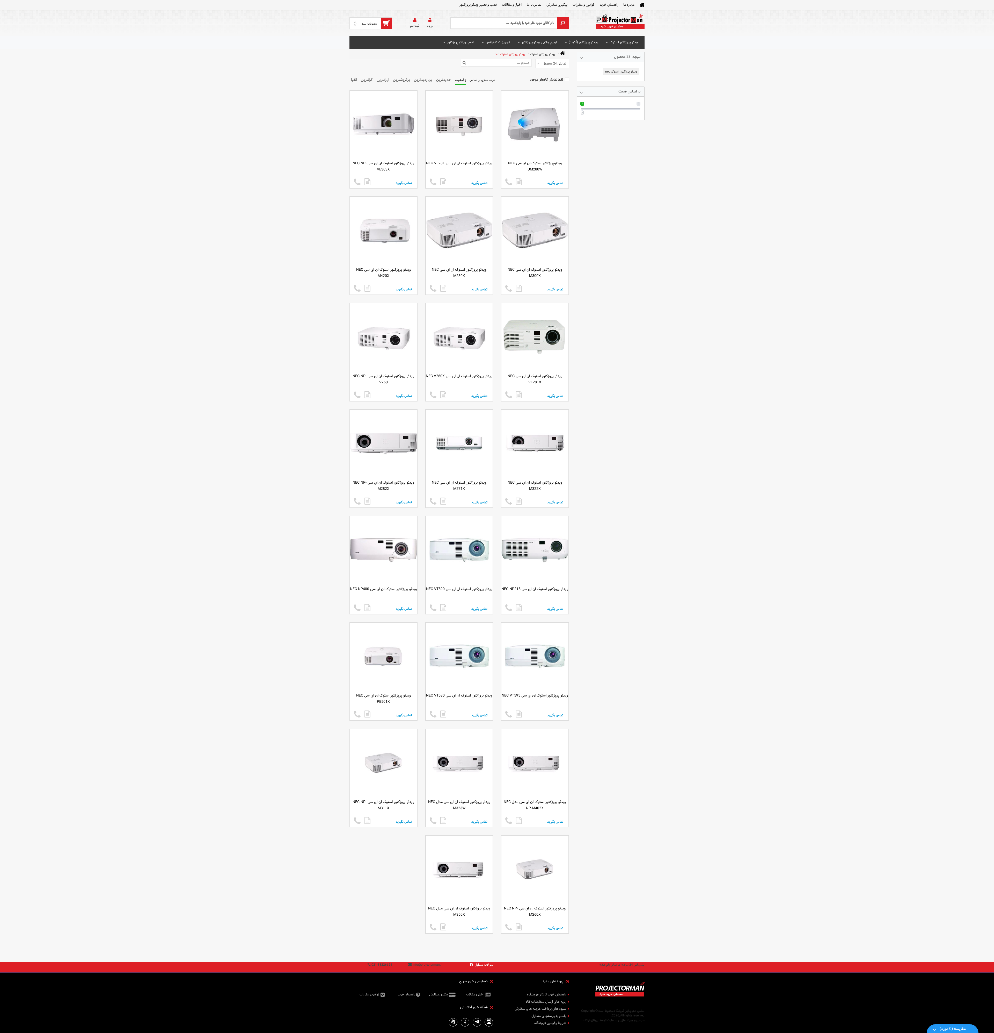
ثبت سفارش (63, 1020)
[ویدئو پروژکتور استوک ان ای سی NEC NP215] (519, 607)
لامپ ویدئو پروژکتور (460, 42)
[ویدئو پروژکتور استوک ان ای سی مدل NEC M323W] (443, 820)
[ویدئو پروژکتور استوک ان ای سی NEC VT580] (443, 714)
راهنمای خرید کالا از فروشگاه (546, 994)
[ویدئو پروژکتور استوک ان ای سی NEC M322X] (519, 501)
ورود (430, 25)
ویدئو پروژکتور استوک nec (510, 54)
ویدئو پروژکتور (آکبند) (583, 42)
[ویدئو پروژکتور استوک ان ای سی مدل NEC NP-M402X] (519, 820)
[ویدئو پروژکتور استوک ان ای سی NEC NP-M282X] (367, 501)
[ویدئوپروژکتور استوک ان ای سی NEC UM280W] (519, 181)
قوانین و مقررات (584, 5)
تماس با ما (534, 5)
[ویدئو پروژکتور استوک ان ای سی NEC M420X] (367, 288)
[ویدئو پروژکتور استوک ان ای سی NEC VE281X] (519, 394)
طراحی (640, 1020)
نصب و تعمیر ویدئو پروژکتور (478, 5)
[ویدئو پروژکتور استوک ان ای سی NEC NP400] (367, 607)
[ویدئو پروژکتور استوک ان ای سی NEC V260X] (443, 394)
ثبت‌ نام (414, 25)
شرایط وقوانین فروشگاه (550, 1023)
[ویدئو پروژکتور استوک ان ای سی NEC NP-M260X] (519, 926)
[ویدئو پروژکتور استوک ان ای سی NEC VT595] (519, 714)
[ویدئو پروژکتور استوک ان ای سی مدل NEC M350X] (443, 926)
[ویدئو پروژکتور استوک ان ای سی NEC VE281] (443, 181)
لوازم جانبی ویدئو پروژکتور (539, 42)
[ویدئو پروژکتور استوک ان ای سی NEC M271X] (443, 501)
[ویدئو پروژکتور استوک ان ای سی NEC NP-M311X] (367, 820)
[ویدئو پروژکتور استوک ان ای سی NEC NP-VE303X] (367, 181)
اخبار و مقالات (512, 5)
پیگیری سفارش (556, 5)
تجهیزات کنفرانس (498, 42)
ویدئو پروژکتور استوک (624, 42)
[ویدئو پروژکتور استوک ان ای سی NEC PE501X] (367, 714)
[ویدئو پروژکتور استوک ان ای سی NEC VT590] (443, 607)
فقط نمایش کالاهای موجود (546, 79)
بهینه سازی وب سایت (620, 1020)
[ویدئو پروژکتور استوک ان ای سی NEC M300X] (519, 288)
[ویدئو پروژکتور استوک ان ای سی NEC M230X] (443, 288)
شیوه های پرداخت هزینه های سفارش (540, 1009)
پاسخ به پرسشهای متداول (548, 1016)
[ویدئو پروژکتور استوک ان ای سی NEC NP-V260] (367, 394)
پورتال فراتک (590, 1020)
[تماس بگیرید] (508, 182)
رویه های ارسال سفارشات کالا (546, 1002)
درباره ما (628, 5)
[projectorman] (620, 23)
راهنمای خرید (609, 5)
